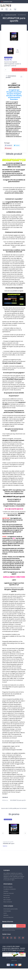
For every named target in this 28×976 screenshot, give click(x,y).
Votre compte (8, 906)
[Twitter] (4, 857)
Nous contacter (8, 902)
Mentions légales (8, 887)
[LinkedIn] (22, 857)
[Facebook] (1, 857)
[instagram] (11, 937)
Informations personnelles (11, 909)
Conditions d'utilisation (10, 889)
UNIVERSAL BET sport (8, 843)
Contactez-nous (7, 1)
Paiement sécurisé (9, 893)
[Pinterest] (11, 857)
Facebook (9, 145)
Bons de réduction (8, 917)
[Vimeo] (15, 857)
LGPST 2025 (14, 960)
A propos (6, 891)
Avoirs (5, 913)
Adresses (6, 915)
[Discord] (1, 861)
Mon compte (7, 899)
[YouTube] (8, 857)
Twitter (17, 145)
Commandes (7, 911)
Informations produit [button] (11, 76)
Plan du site (7, 897)
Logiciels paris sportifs (8, 841)
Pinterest (9, 148)
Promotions (7, 895)
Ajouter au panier (20, 69)
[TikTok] (25, 857)
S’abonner (21, 926)
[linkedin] (15, 937)
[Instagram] (18, 857)
